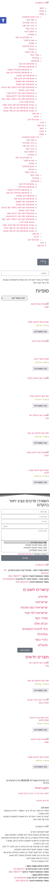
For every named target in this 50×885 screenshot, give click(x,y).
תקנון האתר (41, 788)
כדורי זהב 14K (28, 25)
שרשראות (35, 61)
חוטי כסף (30, 20)
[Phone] (46, 252)
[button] (25, 269)
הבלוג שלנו (41, 623)
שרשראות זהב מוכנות (25, 75)
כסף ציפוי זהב (33, 119)
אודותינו (43, 596)
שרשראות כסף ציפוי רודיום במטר (20, 93)
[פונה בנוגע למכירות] (25, 542)
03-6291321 (19, 869)
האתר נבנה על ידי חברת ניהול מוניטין (33, 793)
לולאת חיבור (29, 31)
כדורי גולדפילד (28, 23)
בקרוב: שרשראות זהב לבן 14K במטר (19, 108)
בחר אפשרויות (40, 331)
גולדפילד (35, 58)
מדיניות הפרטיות (24, 554)
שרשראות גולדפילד (26, 66)
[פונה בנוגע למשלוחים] (25, 550)
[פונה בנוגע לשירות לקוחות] (25, 545)
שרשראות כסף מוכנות (25, 84)
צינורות (31, 49)
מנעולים (31, 34)
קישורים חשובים (36, 589)
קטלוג (41, 14)
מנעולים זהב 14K (22, 37)
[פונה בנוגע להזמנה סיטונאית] (25, 547)
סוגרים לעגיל (29, 40)
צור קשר (40, 125)
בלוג (42, 122)
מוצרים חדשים (37, 656)
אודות (41, 11)
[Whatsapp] (39, 252)
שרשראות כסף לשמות (25, 81)
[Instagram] (32, 252)
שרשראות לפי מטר (26, 64)
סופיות (31, 43)
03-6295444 (8, 579)
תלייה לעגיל (29, 52)
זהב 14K (35, 113)
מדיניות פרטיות (42, 800)
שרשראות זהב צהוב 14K (24, 78)
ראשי (42, 8)
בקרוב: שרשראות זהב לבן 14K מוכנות (18, 110)
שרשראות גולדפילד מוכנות (18, 69)
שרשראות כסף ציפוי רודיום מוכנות (20, 96)
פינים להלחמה (28, 46)
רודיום (36, 116)
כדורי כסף (30, 28)
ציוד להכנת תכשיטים (30, 17)
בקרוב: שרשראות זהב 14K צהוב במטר (18, 105)
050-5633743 (22, 582)
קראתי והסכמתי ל (32, 554)
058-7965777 (14, 576)
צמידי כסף (34, 55)
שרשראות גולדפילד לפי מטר (17, 72)
